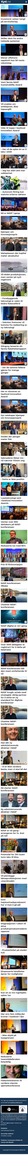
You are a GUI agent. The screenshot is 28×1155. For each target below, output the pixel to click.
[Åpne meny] (26, 2)
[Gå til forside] (12, 2)
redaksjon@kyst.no (16, 1102)
